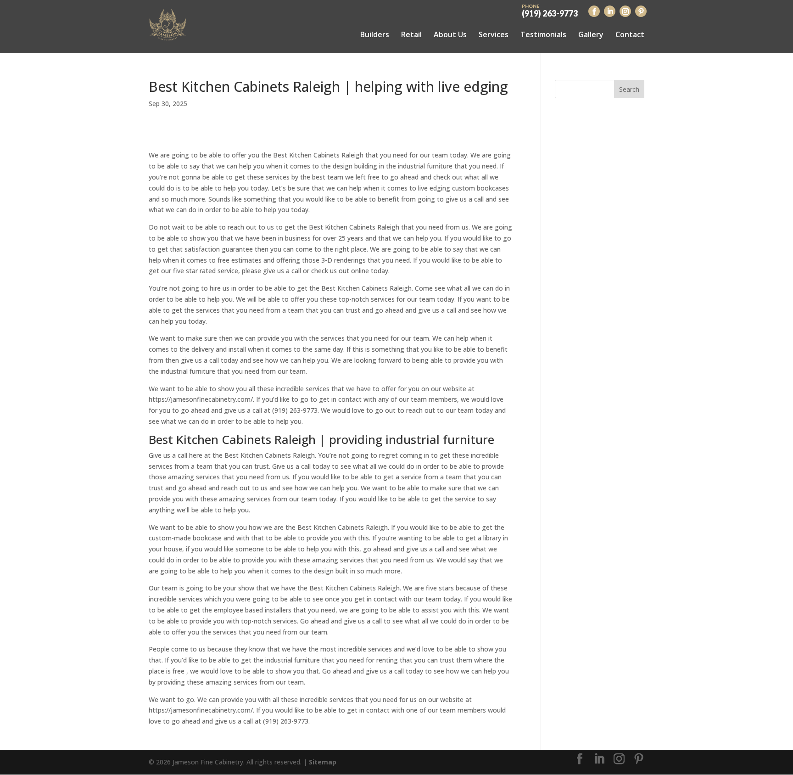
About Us (450, 34)
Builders (374, 34)
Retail (411, 34)
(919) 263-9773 (550, 10)
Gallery (590, 34)
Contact (629, 34)
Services (493, 34)
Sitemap (322, 762)
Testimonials (543, 34)
